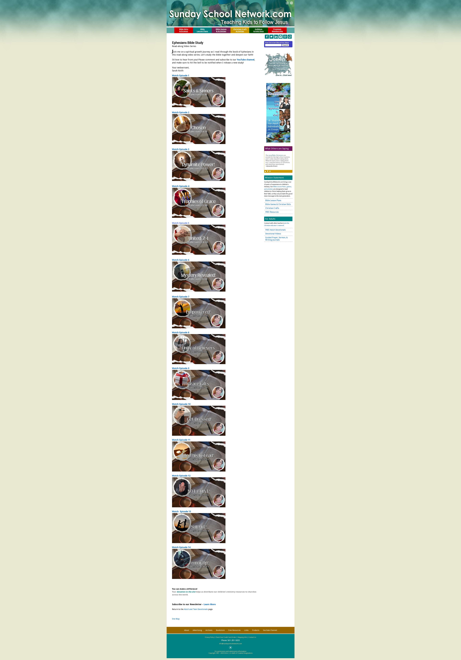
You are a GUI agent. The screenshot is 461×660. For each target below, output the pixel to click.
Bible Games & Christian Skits (278, 204)
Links (246, 630)
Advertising (197, 630)
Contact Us (252, 637)
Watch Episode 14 (181, 547)
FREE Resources (272, 212)
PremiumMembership (277, 30)
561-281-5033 (233, 640)
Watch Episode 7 (180, 296)
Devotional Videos (273, 234)
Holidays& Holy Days (258, 30)
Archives (209, 630)
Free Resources (234, 630)
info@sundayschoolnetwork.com (230, 644)
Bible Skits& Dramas (183, 30)
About (186, 630)
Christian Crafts (272, 208)
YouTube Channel (270, 630)
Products (255, 630)
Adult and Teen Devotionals (196, 609)
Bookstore (220, 630)
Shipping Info (242, 637)
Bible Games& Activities (221, 30)
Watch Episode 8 (180, 332)
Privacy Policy (209, 637)
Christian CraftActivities (240, 30)
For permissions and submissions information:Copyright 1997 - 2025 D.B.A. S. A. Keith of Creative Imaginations (231, 652)
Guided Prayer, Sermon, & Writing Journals (276, 238)
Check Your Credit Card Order (226, 637)
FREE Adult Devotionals (275, 230)
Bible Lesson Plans (273, 200)
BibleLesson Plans (202, 30)
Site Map (176, 619)
